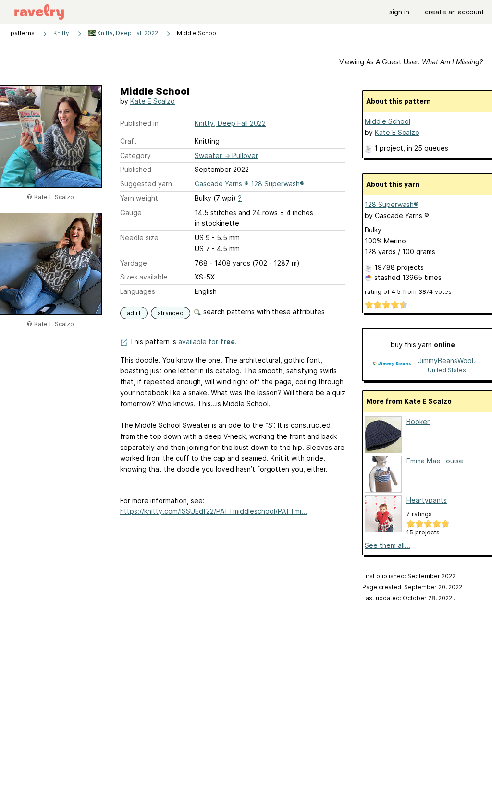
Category (135, 155)
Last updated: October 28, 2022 (410, 598)
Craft (128, 141)
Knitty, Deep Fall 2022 (127, 32)
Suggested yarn (146, 184)
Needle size (139, 237)
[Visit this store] (391, 364)
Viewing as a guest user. (411, 62)
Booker (418, 421)
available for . (207, 342)
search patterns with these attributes (263, 311)
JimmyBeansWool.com (447, 360)
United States (447, 370)
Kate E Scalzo (152, 101)
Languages (137, 291)
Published (135, 169)
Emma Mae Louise (434, 461)
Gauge (131, 212)
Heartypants (426, 500)
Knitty (61, 32)
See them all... (387, 545)
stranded (171, 312)
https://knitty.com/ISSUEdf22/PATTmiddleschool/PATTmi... (213, 511)
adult (134, 312)
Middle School (387, 121)
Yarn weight (139, 198)
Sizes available (144, 277)
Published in (139, 123)
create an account (454, 12)
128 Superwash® (391, 204)
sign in (399, 12)
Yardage (133, 263)
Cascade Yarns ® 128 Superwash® (250, 184)
